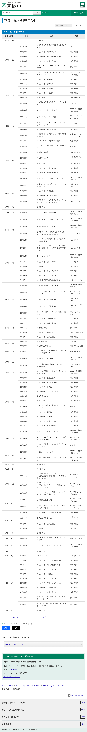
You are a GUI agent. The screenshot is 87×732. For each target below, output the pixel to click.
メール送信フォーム (11, 677)
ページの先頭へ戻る (78, 695)
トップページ (7, 686)
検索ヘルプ (45, 12)
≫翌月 (45, 617)
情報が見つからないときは (15, 644)
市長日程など (48, 686)
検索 (38, 12)
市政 (17, 686)
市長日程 (61, 686)
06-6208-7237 (15, 669)
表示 (83, 702)
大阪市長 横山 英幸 (31, 686)
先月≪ (16, 617)
